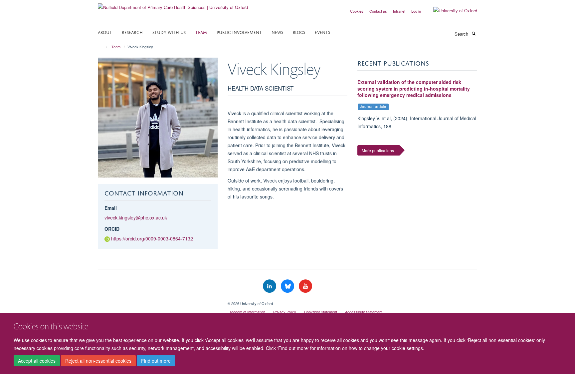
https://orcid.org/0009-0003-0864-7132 (152, 238)
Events (322, 32)
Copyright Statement (320, 311)
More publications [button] (378, 150)
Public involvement (239, 32)
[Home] (103, 47)
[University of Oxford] (450, 11)
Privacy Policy (284, 311)
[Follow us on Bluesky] (288, 286)
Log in (416, 11)
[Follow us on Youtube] (305, 286)
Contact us (378, 11)
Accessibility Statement (363, 311)
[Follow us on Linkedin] (270, 286)
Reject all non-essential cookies (98, 361)
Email (110, 207)
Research (132, 32)
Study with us (169, 32)
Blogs (299, 32)
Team (201, 32)
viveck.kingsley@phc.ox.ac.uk (135, 217)
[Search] (473, 33)
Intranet (399, 11)
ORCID (111, 228)
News (277, 32)
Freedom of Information (246, 311)
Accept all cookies (37, 361)
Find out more (156, 361)
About (105, 32)
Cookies (356, 11)
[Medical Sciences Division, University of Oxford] (158, 301)
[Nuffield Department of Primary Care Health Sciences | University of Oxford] (173, 5)
